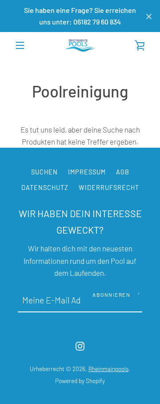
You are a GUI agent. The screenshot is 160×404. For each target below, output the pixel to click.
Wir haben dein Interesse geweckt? (80, 221)
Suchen (44, 172)
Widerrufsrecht (109, 187)
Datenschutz (44, 187)
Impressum (87, 172)
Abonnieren (111, 294)
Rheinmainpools (108, 368)
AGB (122, 172)
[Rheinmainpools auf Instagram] (80, 344)
